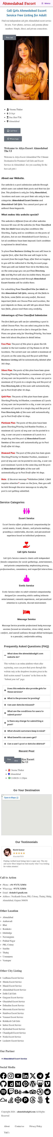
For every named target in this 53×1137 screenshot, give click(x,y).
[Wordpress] (32, 1083)
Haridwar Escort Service (13, 1013)
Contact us (19, 1126)
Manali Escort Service (12, 985)
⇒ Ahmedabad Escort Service (14, 1058)
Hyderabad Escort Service (14, 1028)
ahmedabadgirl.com (26, 1111)
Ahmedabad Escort (19, 3)
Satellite (6, 948)
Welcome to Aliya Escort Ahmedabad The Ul (26, 149)
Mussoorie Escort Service (14, 1009)
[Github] (3, 1083)
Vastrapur (7, 960)
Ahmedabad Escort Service (14, 989)
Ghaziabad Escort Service (14, 1001)
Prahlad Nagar (9, 940)
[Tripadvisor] (32, 1091)
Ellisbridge (7, 932)
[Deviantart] (47, 1075)
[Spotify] (3, 1091)
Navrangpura (8, 936)
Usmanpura (8, 956)
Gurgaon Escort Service (13, 997)
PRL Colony (8, 944)
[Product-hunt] (25, 1100)
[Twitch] (10, 1091)
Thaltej (6, 952)
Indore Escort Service (12, 1025)
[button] (9, 37)
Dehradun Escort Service (13, 1005)
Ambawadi (7, 921)
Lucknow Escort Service (13, 1040)
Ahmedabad (8, 917)
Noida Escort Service (12, 1036)
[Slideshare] (40, 1083)
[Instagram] (10, 1075)
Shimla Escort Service (12, 981)
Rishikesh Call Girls (11, 1021)
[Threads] (32, 1100)
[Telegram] (40, 1075)
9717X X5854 (20, 888)
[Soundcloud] (25, 1091)
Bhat (5, 924)
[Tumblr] (47, 1100)
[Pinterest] (25, 1083)
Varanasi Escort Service (13, 1017)
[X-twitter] (32, 1075)
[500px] (40, 1100)
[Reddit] (47, 1091)
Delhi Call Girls (9, 993)
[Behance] (18, 1091)
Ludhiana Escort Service (13, 977)
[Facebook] (3, 1075)
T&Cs (6, 1132)
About (7, 1126)
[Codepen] (18, 1100)
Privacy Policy (35, 1126)
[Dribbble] (40, 1091)
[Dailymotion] (10, 1083)
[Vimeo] (47, 1083)
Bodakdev (7, 928)
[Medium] (18, 1083)
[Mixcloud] (3, 1100)
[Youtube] (18, 1075)
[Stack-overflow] (10, 1100)
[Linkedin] (25, 1075)
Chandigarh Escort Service (14, 1032)
